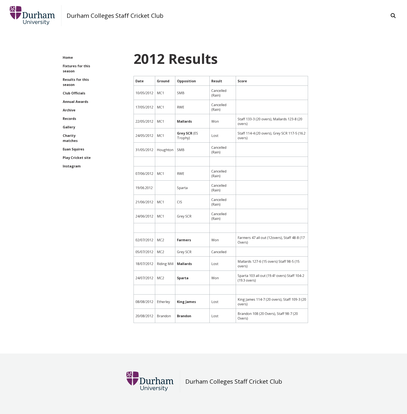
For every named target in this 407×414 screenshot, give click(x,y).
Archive (69, 110)
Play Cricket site (77, 157)
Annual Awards (75, 101)
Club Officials (74, 93)
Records (69, 118)
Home (68, 57)
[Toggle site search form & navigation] (393, 15)
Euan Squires (73, 149)
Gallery (69, 127)
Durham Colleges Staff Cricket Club (115, 15)
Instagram (72, 166)
